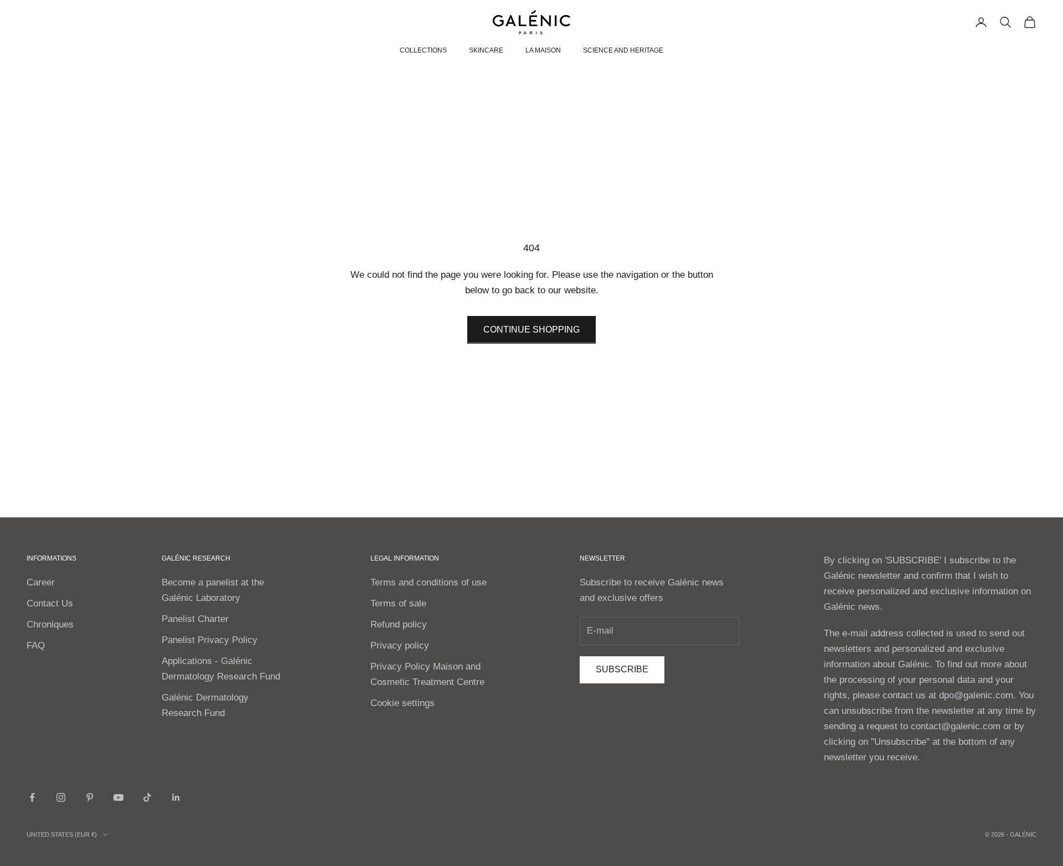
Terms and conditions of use (428, 582)
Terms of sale (398, 603)
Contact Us (50, 603)
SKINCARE (486, 50)
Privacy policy (399, 645)
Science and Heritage (623, 50)
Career (41, 582)
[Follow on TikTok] (147, 797)
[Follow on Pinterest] (89, 797)
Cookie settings (402, 703)
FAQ (36, 645)
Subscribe (622, 669)
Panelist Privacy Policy (209, 640)
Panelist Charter (195, 619)
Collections (423, 50)
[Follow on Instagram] (60, 797)
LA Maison (543, 50)
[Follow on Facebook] (32, 797)
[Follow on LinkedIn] (176, 797)
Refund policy (398, 624)
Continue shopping (531, 329)
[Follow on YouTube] (118, 797)
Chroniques (50, 624)
